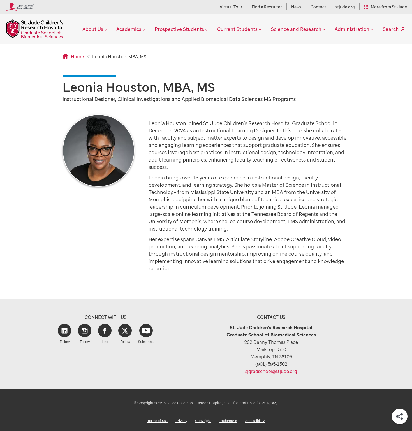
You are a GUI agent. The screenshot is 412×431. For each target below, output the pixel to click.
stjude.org (345, 7)
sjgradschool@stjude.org (271, 371)
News (296, 7)
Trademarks (228, 420)
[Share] (400, 416)
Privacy (181, 420)
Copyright (203, 420)
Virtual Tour (231, 7)
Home (77, 57)
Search (391, 29)
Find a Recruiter (267, 7)
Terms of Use (157, 420)
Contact (318, 7)
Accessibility (255, 420)
